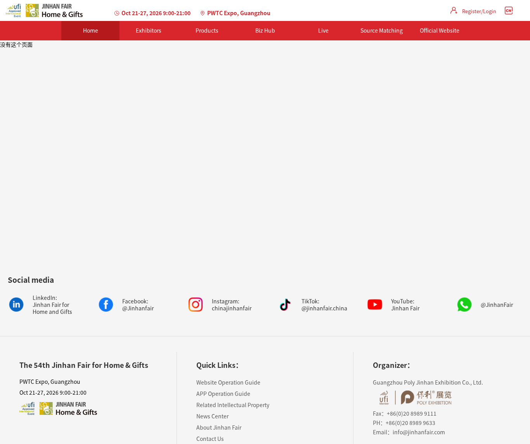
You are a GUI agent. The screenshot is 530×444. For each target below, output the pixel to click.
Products (207, 30)
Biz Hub (265, 30)
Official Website (439, 30)
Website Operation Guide (228, 382)
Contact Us (210, 438)
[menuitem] (90, 30)
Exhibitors (148, 30)
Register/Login (479, 11)
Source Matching (381, 30)
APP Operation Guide (223, 393)
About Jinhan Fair (218, 427)
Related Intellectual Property (232, 405)
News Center (212, 416)
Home (90, 30)
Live (323, 30)
